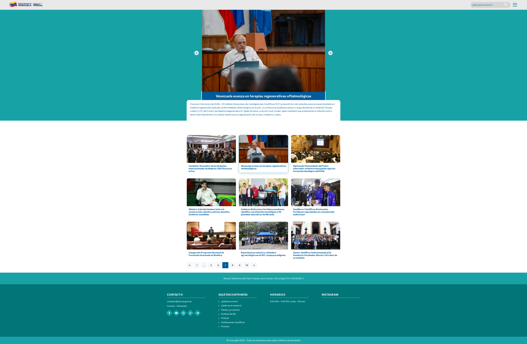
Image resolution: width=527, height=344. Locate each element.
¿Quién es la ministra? (231, 305)
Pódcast (225, 318)
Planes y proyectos (230, 309)
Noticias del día (228, 314)
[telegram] (197, 313)
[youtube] (176, 313)
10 (247, 265)
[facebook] (169, 313)
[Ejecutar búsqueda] (506, 5)
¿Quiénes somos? (229, 301)
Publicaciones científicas (233, 322)
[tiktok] (190, 313)
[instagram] (183, 313)
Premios (225, 326)
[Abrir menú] (515, 5)
